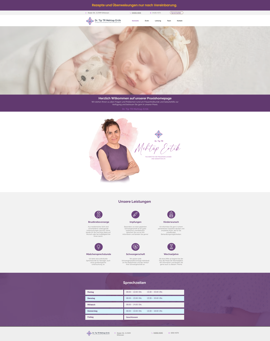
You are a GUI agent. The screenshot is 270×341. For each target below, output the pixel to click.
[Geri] (11, 60)
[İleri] (258, 60)
